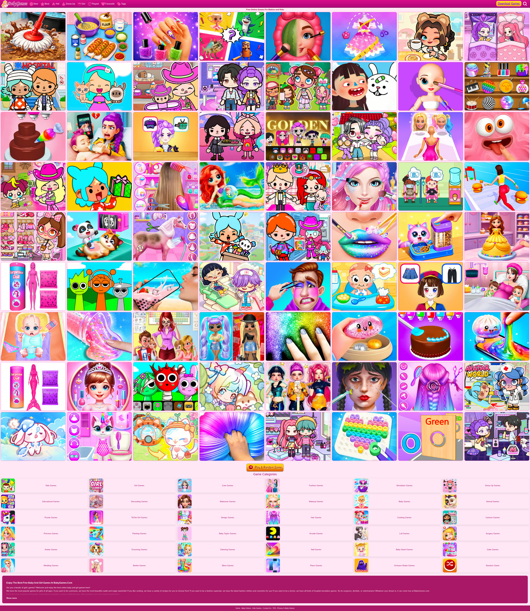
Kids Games (257, 608)
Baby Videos (246, 608)
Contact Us (267, 608)
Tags (123, 4)
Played (95, 4)
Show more (11, 598)
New (36, 4)
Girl (83, 4)
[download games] (508, 1)
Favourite (110, 4)
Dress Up (70, 4)
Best (47, 4)
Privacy (280, 608)
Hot (57, 4)
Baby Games (290, 608)
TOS (274, 608)
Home (238, 608)
